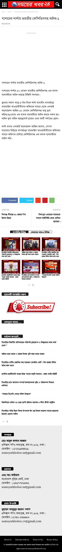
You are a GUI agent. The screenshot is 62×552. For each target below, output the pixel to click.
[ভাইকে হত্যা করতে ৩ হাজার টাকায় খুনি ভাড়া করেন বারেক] (31, 244)
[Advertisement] (31, 56)
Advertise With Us (22, 539)
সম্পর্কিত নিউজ (19, 232)
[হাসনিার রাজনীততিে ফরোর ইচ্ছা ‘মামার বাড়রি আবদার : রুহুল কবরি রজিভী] (11, 267)
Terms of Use (38, 539)
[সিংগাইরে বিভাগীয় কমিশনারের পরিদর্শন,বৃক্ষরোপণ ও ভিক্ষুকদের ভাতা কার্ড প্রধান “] (11, 244)
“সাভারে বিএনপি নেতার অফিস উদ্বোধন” (16, 393)
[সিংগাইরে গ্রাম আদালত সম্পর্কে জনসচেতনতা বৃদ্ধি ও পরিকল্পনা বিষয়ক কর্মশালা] (31, 267)
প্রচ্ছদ (3, 11)
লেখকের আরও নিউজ (40, 232)
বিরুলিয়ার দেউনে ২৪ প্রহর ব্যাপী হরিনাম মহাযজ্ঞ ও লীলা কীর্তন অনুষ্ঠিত (28, 402)
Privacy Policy (52, 539)
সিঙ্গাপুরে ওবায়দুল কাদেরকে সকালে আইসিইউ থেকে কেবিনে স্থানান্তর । (48, 217)
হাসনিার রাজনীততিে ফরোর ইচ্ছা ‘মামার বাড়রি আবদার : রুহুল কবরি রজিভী (11, 276)
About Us (7, 539)
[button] (57, 4)
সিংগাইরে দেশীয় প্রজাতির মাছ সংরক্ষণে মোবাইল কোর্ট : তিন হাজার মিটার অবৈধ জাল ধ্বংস (50, 254)
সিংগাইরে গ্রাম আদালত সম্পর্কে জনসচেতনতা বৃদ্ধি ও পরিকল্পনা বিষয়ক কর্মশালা (31, 276)
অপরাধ (9, 11)
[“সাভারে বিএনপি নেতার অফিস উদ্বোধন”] (51, 267)
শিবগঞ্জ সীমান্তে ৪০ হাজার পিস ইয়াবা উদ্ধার (14, 215)
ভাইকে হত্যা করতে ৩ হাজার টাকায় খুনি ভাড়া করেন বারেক (23, 353)
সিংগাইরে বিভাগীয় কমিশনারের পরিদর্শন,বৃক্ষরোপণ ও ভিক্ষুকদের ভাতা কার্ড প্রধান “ (11, 254)
